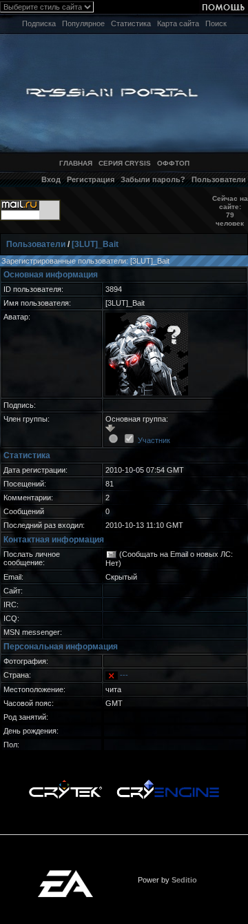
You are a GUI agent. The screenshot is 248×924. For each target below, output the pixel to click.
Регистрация (90, 179)
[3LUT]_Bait (95, 244)
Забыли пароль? (153, 179)
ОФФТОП (173, 163)
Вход (51, 179)
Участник (154, 440)
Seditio (184, 880)
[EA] (65, 874)
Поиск (216, 23)
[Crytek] (65, 783)
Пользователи (219, 179)
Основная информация (50, 274)
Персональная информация (60, 646)
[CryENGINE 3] (168, 783)
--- (124, 675)
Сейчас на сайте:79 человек (230, 211)
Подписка (39, 23)
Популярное (83, 23)
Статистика (131, 23)
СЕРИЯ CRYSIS (125, 163)
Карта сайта (178, 23)
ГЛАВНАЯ (75, 163)
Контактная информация (53, 539)
